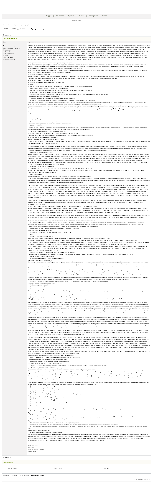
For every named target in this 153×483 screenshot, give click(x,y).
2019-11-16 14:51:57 (39, 42)
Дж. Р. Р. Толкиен (23, 29)
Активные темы (76, 20)
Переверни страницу (12, 468)
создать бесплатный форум (142, 479)
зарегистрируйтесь (25, 24)
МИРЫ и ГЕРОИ (10, 29)
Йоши (5, 42)
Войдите (15, 24)
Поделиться (31, 42)
